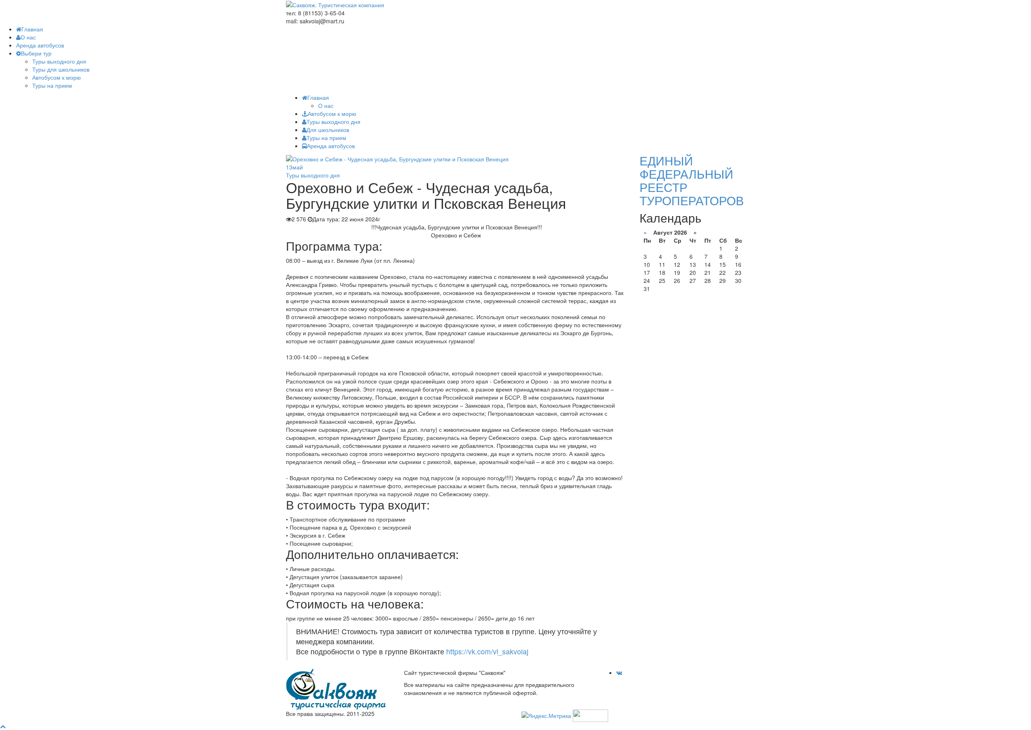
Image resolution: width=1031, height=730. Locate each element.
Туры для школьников (60, 69)
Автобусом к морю (56, 77)
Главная (32, 29)
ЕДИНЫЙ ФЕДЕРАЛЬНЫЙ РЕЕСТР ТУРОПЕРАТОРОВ (692, 180)
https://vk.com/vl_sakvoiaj (487, 651)
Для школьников (327, 130)
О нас (28, 37)
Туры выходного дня (59, 61)
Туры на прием (52, 85)
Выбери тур (36, 53)
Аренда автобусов (40, 45)
